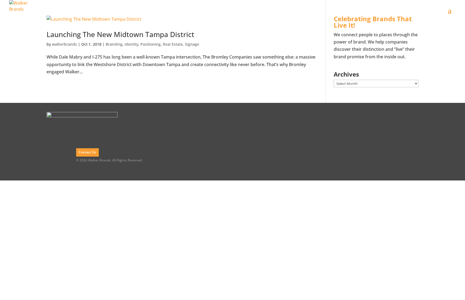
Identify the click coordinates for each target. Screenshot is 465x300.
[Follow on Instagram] (412, 141)
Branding (114, 44)
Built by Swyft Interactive (95, 167)
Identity (131, 44)
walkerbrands (64, 44)
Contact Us (87, 152)
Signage (192, 44)
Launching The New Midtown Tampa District (120, 34)
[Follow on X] (412, 130)
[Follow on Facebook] (412, 118)
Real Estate (173, 44)
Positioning (150, 44)
